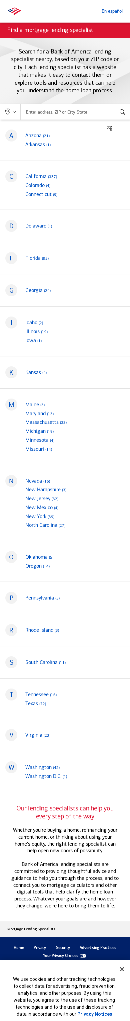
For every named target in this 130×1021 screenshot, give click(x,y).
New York (39, 516)
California (41, 176)
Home (19, 948)
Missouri (38, 449)
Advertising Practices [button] (98, 948)
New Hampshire (45, 489)
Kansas (36, 372)
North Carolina (45, 525)
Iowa (33, 340)
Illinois (36, 331)
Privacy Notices (94, 1014)
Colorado (37, 185)
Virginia (37, 735)
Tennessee (41, 694)
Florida (37, 258)
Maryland (39, 413)
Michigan (39, 431)
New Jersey (41, 498)
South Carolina (45, 662)
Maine (35, 404)
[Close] (122, 969)
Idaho (34, 322)
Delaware (38, 226)
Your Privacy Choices (60, 956)
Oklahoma (39, 557)
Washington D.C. (46, 776)
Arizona (37, 135)
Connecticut (41, 194)
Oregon (37, 566)
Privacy (40, 948)
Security (63, 948)
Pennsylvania (42, 598)
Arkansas (38, 144)
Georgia (38, 290)
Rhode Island (42, 630)
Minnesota (39, 440)
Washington (42, 767)
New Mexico (41, 507)
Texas (35, 703)
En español (112, 11)
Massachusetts (46, 422)
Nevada (37, 481)
